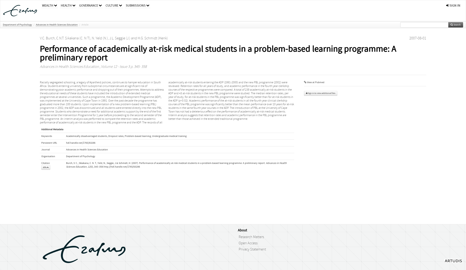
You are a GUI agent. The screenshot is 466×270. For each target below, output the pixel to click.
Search (457, 24)
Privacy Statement (252, 249)
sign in (454, 5)
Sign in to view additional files (321, 93)
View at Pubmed (315, 82)
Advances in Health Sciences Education (57, 24)
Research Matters (251, 237)
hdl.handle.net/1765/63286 (80, 142)
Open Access (248, 243)
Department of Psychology (17, 24)
